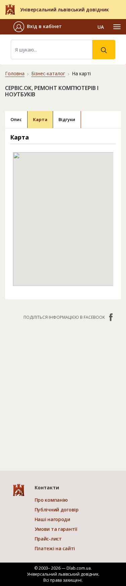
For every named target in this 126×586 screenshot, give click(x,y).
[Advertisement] (63, 392)
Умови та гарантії (56, 529)
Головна (15, 73)
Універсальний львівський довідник (64, 9)
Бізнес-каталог (48, 73)
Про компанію (51, 500)
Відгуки (66, 119)
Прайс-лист (48, 538)
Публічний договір (57, 509)
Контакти (47, 487)
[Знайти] (103, 49)
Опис (16, 119)
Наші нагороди (52, 519)
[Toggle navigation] (117, 26)
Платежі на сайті (55, 548)
